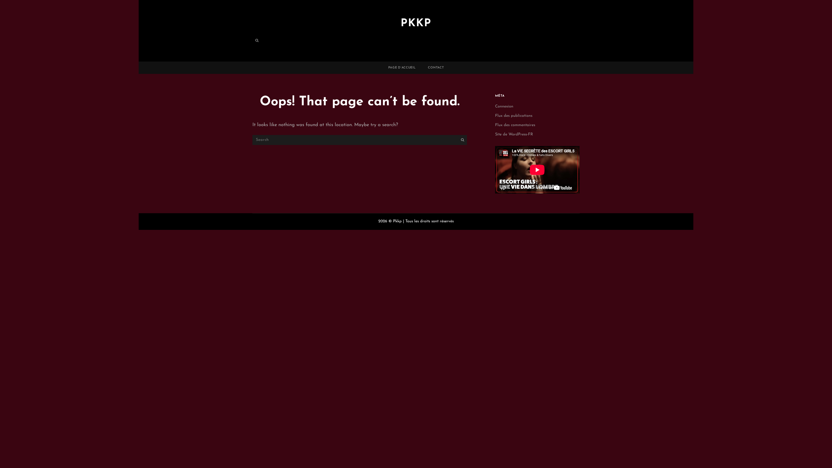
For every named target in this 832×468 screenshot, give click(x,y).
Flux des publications (513, 116)
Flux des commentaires (515, 125)
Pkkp (416, 23)
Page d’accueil (402, 67)
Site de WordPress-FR (514, 134)
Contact (436, 67)
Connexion (504, 107)
